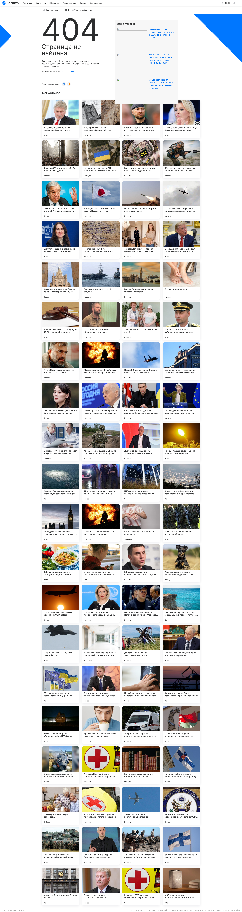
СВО (67, 10)
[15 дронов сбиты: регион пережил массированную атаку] (141, 725)
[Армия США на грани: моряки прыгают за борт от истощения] (141, 846)
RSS (132, 910)
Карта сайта (235, 910)
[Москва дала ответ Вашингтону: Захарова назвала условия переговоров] (181, 119)
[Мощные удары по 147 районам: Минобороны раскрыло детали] (101, 361)
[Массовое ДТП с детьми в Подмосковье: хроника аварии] (141, 886)
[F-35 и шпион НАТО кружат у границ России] (60, 644)
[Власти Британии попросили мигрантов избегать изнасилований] (141, 281)
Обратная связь (223, 910)
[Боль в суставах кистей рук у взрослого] (141, 523)
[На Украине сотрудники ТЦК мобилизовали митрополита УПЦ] (101, 159)
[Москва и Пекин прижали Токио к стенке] (60, 886)
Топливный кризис (83, 10)
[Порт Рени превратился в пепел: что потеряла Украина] (101, 523)
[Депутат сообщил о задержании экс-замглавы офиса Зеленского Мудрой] (60, 240)
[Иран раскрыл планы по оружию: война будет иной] (141, 200)
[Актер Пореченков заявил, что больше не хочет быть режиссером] (60, 361)
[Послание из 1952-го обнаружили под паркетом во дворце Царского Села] (101, 240)
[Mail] (4, 3)
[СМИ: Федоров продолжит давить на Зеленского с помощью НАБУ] (141, 402)
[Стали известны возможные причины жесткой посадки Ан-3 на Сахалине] (60, 765)
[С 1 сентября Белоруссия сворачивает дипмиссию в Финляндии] (181, 725)
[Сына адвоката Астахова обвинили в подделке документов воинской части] (101, 321)
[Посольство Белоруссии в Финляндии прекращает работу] (181, 765)
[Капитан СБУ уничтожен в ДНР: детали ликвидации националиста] (60, 159)
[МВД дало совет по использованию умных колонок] (181, 886)
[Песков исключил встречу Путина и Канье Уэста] (101, 886)
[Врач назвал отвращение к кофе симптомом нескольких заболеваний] (101, 725)
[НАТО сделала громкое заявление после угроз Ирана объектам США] (141, 483)
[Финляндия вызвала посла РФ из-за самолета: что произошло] (181, 846)
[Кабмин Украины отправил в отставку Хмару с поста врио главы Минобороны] (141, 119)
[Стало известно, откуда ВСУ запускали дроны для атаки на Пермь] (181, 200)
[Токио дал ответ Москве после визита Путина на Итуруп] (101, 200)
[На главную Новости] (12, 3)
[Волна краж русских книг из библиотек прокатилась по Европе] (141, 765)
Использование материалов (205, 910)
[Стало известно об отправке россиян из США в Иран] (60, 604)
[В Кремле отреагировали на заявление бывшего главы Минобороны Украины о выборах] (60, 119)
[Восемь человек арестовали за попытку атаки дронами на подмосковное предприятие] (141, 159)
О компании (12, 910)
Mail (4, 910)
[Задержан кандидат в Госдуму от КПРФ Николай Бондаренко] (60, 321)
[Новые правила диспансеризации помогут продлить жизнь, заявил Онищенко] (101, 402)
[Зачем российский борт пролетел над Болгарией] (141, 806)
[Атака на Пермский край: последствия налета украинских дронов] (101, 765)
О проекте (140, 910)
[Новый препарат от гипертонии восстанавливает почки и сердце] (141, 684)
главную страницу (68, 71)
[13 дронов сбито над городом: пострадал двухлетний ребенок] (101, 806)
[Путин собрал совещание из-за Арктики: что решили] (181, 644)
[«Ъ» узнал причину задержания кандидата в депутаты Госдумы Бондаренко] (181, 361)
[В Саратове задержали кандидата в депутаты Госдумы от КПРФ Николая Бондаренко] (141, 563)
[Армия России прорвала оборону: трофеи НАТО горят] (60, 725)
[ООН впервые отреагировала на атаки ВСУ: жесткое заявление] (60, 200)
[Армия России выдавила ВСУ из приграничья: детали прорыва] (101, 442)
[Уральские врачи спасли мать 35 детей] (141, 321)
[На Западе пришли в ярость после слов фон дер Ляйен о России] (181, 402)
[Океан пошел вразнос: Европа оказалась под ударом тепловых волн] (181, 604)
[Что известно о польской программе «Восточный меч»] (60, 846)
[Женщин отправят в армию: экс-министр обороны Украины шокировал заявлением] (181, 159)
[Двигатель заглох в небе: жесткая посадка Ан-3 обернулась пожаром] (141, 644)
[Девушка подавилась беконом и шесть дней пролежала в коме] (101, 644)
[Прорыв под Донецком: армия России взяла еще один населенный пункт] (181, 442)
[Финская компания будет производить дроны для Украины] (181, 684)
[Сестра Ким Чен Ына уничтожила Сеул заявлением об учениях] (60, 402)
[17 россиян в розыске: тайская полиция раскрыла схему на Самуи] (101, 483)
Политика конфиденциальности (180, 910)
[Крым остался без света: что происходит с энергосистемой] (181, 483)
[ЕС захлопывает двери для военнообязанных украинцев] (60, 684)
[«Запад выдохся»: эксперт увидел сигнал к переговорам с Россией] (60, 523)
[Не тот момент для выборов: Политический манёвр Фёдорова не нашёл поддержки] (141, 604)
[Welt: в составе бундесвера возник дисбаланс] (181, 523)
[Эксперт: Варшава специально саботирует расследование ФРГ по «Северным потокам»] (60, 483)
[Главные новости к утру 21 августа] (101, 281)
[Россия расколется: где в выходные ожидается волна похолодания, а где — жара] (181, 563)
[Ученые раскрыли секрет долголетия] (60, 806)
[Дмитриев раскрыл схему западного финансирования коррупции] (141, 442)
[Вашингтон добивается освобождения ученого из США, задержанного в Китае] (181, 806)
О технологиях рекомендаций (156, 910)
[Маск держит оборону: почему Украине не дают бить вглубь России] (181, 240)
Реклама (21, 910)
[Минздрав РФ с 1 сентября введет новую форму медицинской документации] (60, 442)
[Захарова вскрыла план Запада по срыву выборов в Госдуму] (60, 281)
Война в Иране (53, 10)
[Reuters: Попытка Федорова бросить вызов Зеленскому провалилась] (101, 846)
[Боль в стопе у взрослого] (181, 281)
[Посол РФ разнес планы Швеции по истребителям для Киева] (141, 361)
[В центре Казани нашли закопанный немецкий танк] (101, 119)
